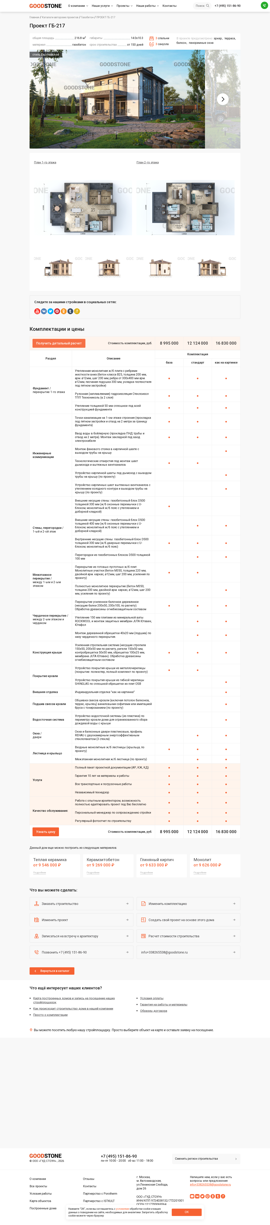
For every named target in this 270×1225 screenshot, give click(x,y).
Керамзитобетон (103, 859)
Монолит (202, 859)
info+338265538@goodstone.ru (164, 952)
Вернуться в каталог (54, 971)
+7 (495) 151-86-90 (227, 6)
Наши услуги (101, 6)
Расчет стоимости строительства (174, 936)
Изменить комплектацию (168, 904)
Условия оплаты (151, 998)
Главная (34, 17)
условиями (123, 1208)
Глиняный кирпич (157, 859)
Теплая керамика (50, 859)
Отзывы (88, 1179)
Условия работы (41, 1193)
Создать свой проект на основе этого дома (181, 920)
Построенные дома (43, 1208)
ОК (187, 1212)
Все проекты (38, 1186)
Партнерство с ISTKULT (99, 1201)
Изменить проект (55, 920)
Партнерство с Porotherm (100, 1193)
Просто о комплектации (50, 1015)
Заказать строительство (60, 904)
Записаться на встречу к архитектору (70, 936)
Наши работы (146, 6)
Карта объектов (40, 1201)
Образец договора (153, 1011)
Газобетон (87, 17)
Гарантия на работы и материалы (163, 1004)
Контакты (170, 6)
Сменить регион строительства (196, 1158)
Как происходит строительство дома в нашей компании (73, 1008)
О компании (76, 6)
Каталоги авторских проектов (60, 17)
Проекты (123, 6)
